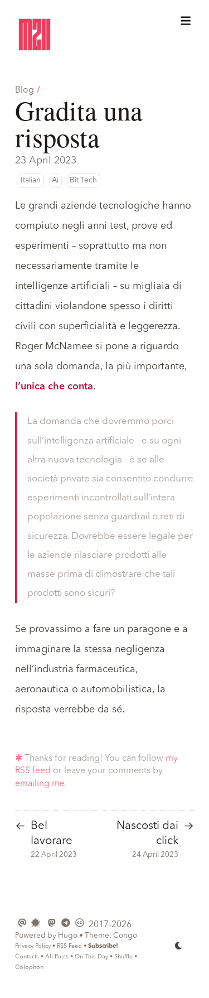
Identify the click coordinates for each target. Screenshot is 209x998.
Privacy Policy (33, 946)
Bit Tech (83, 180)
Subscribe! (103, 946)
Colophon (29, 968)
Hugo (67, 935)
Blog (24, 90)
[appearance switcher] (179, 945)
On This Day (91, 957)
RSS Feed (69, 946)
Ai (55, 180)
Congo (125, 935)
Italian (31, 180)
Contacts (27, 957)
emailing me (40, 783)
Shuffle (123, 957)
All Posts (57, 957)
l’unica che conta (54, 387)
